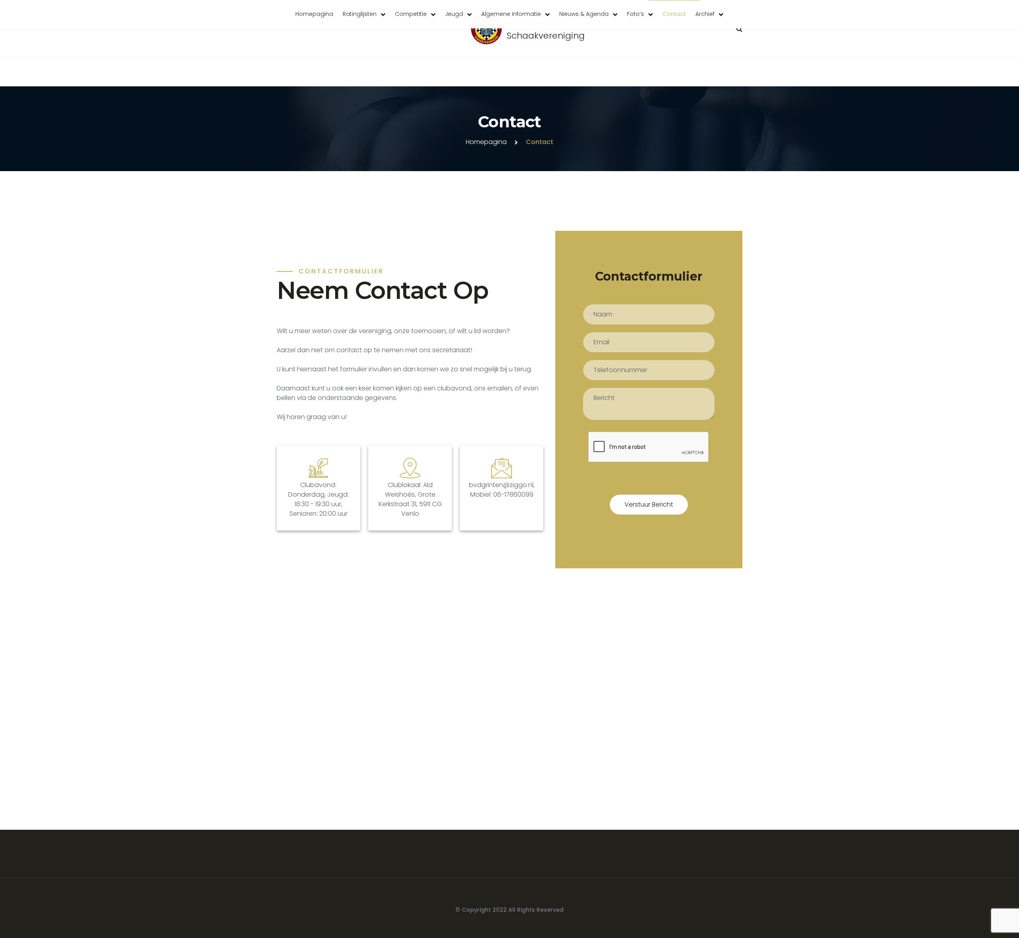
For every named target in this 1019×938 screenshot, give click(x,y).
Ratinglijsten (360, 14)
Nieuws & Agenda (584, 14)
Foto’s (635, 14)
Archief (704, 14)
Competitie (411, 14)
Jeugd (454, 14)
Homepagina (314, 14)
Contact (674, 14)
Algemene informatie (511, 14)
